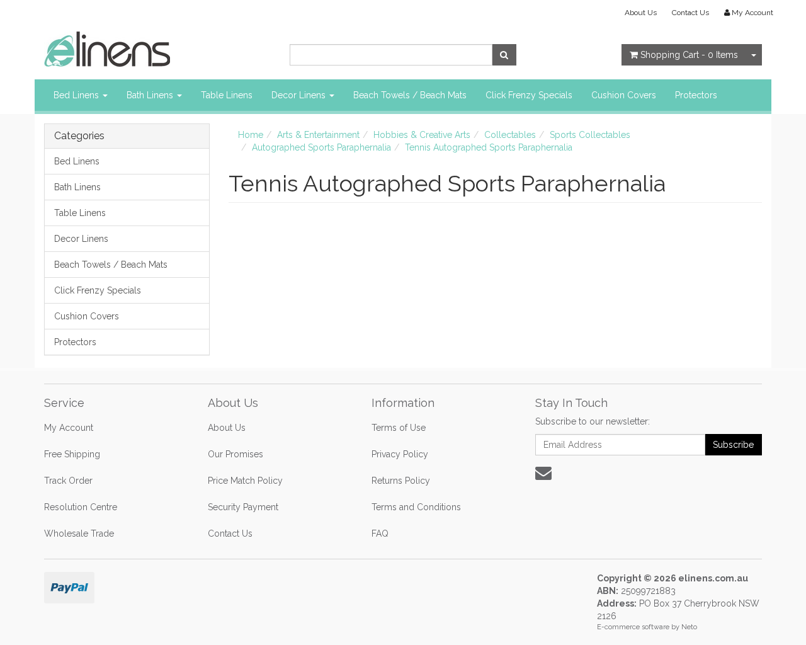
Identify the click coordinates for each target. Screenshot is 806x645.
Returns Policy (401, 481)
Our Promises (235, 454)
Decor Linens (299, 95)
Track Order (68, 481)
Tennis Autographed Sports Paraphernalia (488, 147)
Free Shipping (72, 454)
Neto (689, 627)
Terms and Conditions (416, 507)
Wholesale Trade (79, 533)
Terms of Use (399, 428)
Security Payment (243, 507)
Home (250, 135)
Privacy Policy (400, 454)
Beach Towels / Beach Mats (410, 95)
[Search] (504, 55)
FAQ (380, 533)
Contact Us (690, 12)
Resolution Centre (80, 507)
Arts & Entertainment (318, 135)
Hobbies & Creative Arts (421, 135)
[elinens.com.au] (107, 48)
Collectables (510, 135)
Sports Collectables (590, 135)
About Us (641, 12)
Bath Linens (151, 95)
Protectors (696, 95)
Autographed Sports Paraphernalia (321, 147)
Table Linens (227, 95)
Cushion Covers (623, 95)
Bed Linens (77, 95)
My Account (68, 428)
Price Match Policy (245, 481)
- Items (689, 55)
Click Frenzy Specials (528, 95)
